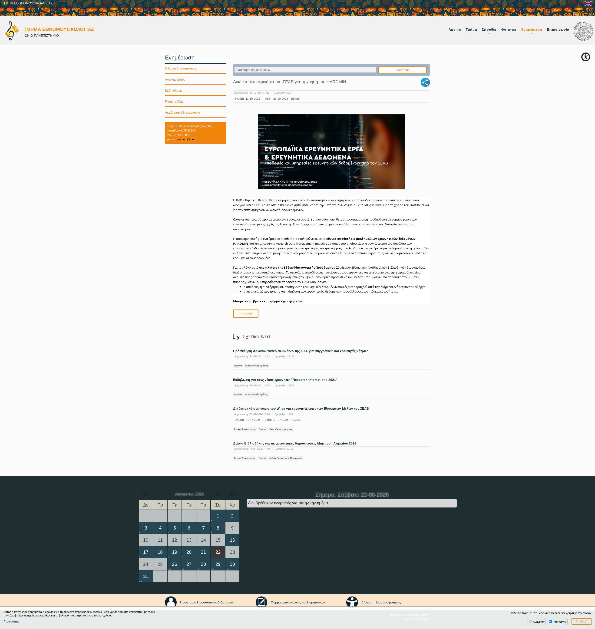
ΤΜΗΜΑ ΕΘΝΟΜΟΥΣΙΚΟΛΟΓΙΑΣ (28, 3)
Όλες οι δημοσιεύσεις (180, 68)
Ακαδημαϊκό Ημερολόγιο (182, 112)
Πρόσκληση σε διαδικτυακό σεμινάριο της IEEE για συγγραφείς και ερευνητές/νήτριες (300, 351)
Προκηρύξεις (174, 101)
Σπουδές (489, 29)
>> (232, 493)
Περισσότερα (11, 621)
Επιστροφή (245, 313)
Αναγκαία (539, 622)
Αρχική (455, 29)
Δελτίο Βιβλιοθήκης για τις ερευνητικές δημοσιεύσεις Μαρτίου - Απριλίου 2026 (294, 443)
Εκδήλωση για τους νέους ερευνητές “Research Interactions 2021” (285, 380)
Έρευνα (238, 365)
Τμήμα (471, 29)
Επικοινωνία (558, 29)
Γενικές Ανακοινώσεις (245, 429)
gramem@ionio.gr (188, 139)
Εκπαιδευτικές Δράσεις (256, 365)
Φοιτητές (509, 29)
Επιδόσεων (559, 622)
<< (145, 493)
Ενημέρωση (531, 29)
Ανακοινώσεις (175, 79)
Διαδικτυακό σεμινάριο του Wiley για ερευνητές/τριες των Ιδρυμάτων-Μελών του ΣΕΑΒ (301, 408)
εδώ (299, 301)
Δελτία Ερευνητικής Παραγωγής (286, 458)
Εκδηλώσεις (173, 90)
